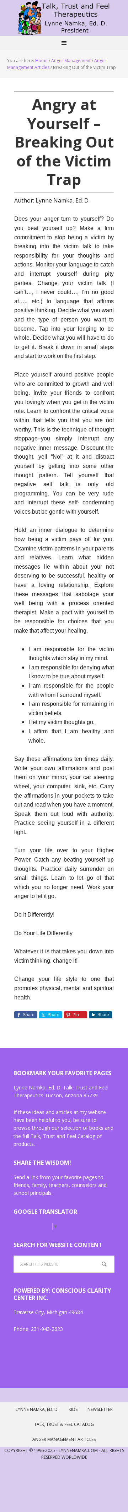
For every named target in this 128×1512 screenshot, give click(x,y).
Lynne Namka (64, 18)
